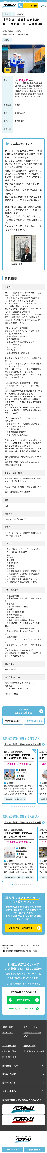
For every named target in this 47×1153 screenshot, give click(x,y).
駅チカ (20, 877)
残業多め (29, 877)
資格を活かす (20, 799)
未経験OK (7, 40)
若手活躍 (8, 799)
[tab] (12, 806)
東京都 (17, 121)
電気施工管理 (20, 112)
